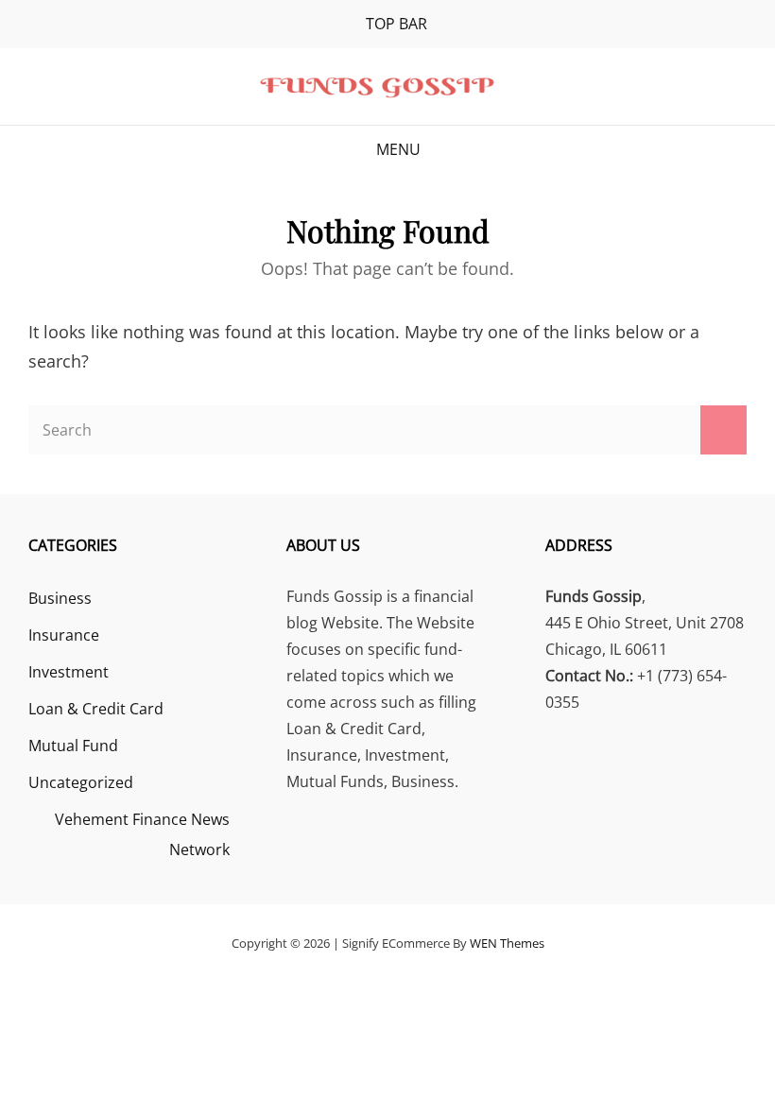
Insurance (63, 635)
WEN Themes (507, 943)
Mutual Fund (73, 745)
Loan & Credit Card (96, 708)
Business (60, 598)
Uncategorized (80, 782)
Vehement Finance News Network (142, 834)
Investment (68, 671)
